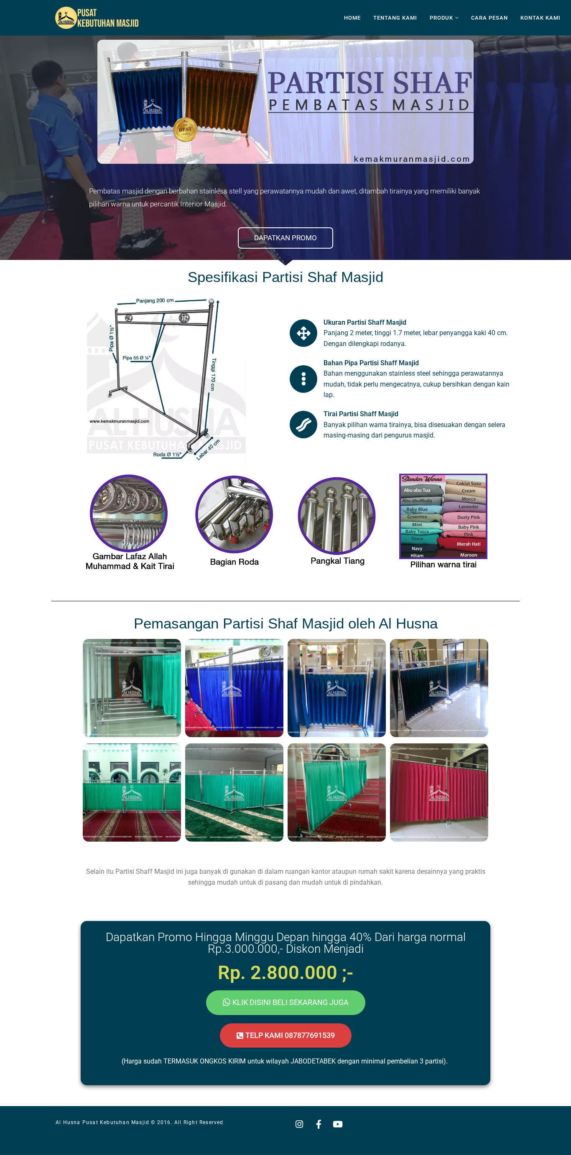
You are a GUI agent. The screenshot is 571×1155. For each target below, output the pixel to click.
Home (352, 18)
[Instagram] (299, 1124)
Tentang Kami (395, 18)
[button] (286, 1035)
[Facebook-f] (318, 1124)
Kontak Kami (540, 18)
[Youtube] (337, 1124)
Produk (441, 18)
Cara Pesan (489, 18)
